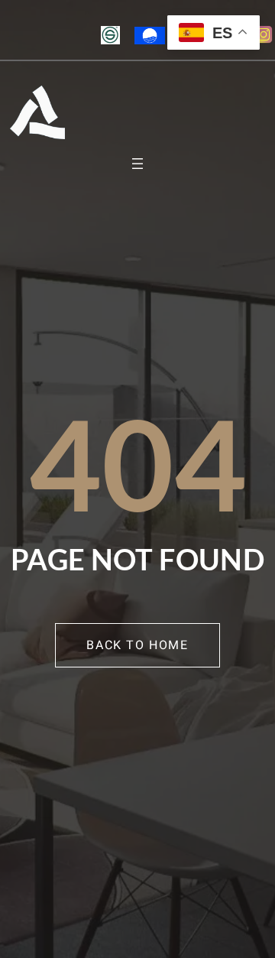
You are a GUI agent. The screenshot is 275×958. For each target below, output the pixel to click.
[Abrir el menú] (137, 163)
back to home (137, 645)
